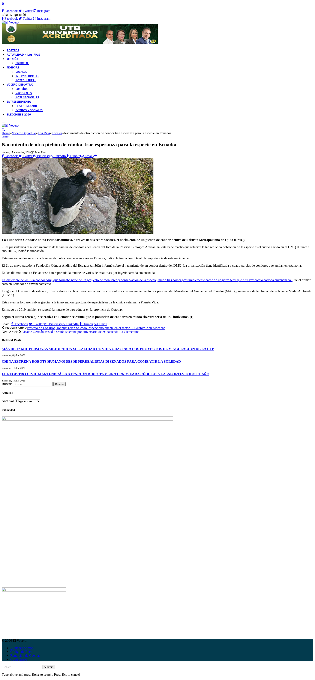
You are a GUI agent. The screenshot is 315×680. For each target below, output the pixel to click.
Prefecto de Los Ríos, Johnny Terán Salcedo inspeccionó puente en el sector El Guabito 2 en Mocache (96, 328)
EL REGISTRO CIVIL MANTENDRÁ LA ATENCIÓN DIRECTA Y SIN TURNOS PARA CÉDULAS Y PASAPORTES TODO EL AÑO (105, 374)
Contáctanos (18, 659)
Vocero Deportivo (20, 84)
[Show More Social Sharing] (95, 156)
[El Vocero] (10, 22)
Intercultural (25, 80)
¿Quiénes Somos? (22, 648)
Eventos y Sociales (29, 110)
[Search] (3, 129)
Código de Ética (21, 651)
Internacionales (27, 76)
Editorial (22, 63)
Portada (13, 50)
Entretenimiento (19, 101)
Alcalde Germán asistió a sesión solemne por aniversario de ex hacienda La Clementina (80, 332)
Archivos (8, 401)
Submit (48, 667)
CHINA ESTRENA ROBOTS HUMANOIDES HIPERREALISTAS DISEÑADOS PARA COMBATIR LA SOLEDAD (91, 361)
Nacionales (23, 93)
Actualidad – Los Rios (23, 54)
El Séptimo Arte (26, 106)
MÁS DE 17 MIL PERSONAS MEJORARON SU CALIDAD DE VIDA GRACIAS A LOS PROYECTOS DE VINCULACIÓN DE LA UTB (108, 349)
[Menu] (3, 122)
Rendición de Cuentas (25, 655)
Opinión (12, 59)
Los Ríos (21, 88)
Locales (21, 71)
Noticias (13, 67)
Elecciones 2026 (19, 114)
